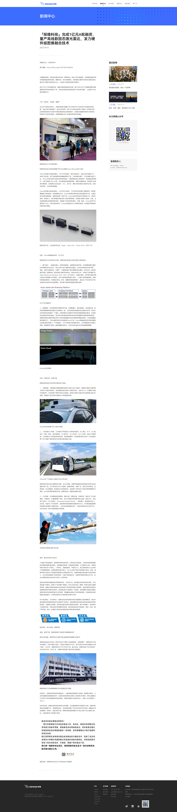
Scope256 (97, 796)
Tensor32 (97, 801)
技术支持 (113, 794)
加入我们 (105, 792)
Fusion (96, 803)
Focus (96, 794)
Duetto (96, 792)
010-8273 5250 (115, 789)
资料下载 (113, 796)
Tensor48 (97, 799)
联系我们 (127, 3)
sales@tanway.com (116, 792)
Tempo (96, 789)
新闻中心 (103, 3)
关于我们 (105, 789)
